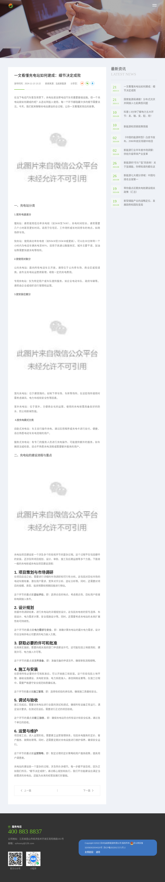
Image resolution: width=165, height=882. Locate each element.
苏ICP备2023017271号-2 (114, 848)
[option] (82, 29)
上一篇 (27, 790)
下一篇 (86, 790)
